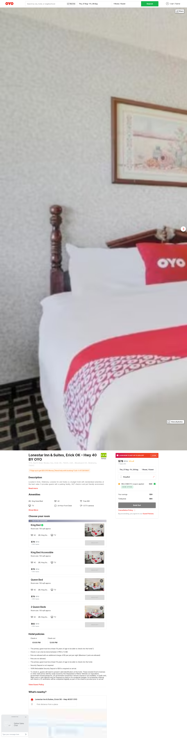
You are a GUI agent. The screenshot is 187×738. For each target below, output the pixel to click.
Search (150, 4)
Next (183, 229)
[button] (137, 510)
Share (181, 11)
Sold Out (94, 570)
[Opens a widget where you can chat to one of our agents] (15, 725)
